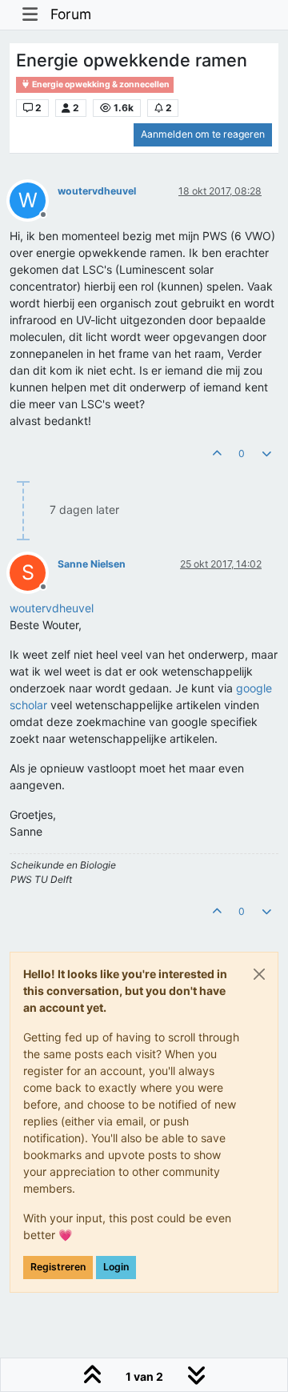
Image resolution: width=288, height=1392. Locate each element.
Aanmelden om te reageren (203, 134)
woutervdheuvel (97, 191)
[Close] (259, 974)
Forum (70, 14)
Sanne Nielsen (92, 564)
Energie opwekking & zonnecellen (100, 84)
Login (116, 1267)
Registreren (58, 1267)
